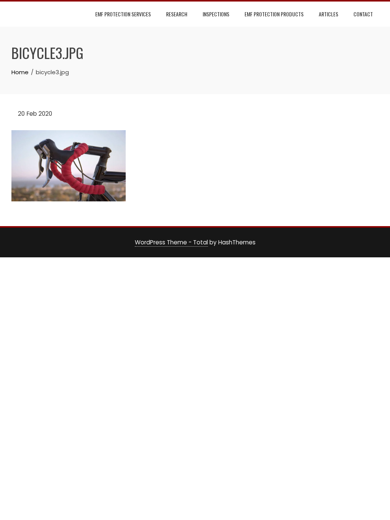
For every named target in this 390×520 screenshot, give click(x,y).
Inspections (216, 14)
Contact (363, 14)
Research (176, 14)
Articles (328, 14)
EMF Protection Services (123, 14)
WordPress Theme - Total (171, 242)
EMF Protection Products (274, 14)
